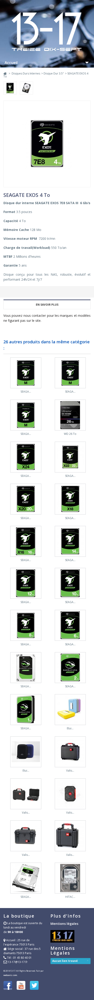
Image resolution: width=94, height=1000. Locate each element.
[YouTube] (21, 986)
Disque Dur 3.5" (54, 73)
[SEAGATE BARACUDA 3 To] (25, 668)
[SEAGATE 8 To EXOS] (25, 626)
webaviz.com (10, 975)
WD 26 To (70, 434)
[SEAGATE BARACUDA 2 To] (70, 668)
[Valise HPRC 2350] (25, 794)
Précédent (4, 362)
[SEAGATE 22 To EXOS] (70, 458)
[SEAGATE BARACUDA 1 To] (25, 710)
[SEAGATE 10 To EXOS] (70, 584)
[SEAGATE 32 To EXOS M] (25, 373)
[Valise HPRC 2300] (70, 836)
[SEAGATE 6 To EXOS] (70, 626)
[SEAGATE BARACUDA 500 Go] (25, 879)
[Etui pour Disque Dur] (70, 710)
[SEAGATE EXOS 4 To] (11, 89)
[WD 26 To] (70, 416)
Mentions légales (64, 923)
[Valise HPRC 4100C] (25, 836)
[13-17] (47, 51)
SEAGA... (26, 392)
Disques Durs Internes (26, 73)
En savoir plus (47, 305)
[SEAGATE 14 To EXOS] (70, 542)
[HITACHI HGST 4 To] (70, 879)
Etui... (70, 728)
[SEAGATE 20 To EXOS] (25, 500)
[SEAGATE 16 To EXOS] (25, 542)
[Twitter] (34, 986)
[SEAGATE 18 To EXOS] (70, 500)
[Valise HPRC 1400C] (70, 794)
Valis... (70, 770)
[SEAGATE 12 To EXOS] (25, 584)
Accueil (11, 62)
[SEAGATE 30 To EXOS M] (70, 373)
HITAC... (70, 897)
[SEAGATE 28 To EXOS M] (25, 416)
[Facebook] (7, 986)
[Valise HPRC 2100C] (70, 752)
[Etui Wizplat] (25, 752)
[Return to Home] (5, 73)
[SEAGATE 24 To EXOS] (25, 458)
